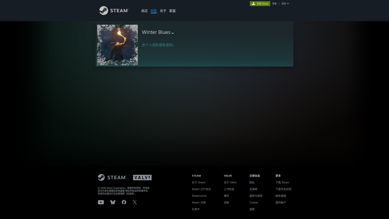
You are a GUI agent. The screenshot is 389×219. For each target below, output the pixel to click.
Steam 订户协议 (201, 189)
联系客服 (281, 195)
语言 (284, 3)
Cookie (253, 202)
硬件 (226, 195)
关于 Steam (199, 182)
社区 (154, 11)
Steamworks (199, 195)
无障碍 (253, 189)
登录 (274, 3)
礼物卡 (196, 209)
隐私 (252, 182)
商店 (144, 11)
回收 (226, 202)
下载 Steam (282, 182)
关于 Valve (230, 182)
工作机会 (229, 189)
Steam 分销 (199, 202)
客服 (172, 11)
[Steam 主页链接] (114, 14)
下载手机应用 (283, 189)
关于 (163, 11)
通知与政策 (256, 195)
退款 (252, 209)
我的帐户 (281, 202)
